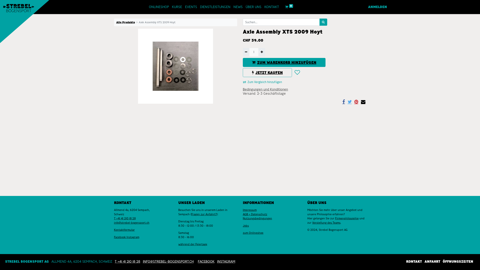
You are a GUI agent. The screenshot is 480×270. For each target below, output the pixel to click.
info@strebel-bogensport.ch (131, 222)
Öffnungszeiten (458, 262)
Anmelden (377, 7)
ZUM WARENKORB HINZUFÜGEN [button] (286, 62)
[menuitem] (159, 7)
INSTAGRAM (226, 262)
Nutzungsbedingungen (257, 218)
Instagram (133, 237)
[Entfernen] (246, 52)
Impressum (250, 210)
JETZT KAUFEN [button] (269, 72)
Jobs (246, 225)
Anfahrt (432, 262)
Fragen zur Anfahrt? (204, 214)
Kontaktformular (124, 230)
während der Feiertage (192, 244)
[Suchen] (323, 22)
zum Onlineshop (253, 233)
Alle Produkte (125, 22)
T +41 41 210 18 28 (125, 218)
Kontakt (414, 262)
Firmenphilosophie (347, 218)
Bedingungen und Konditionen (265, 89)
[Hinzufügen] (261, 52)
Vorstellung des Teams (326, 222)
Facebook (120, 237)
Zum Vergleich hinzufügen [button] (265, 82)
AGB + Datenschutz (255, 214)
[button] (297, 72)
